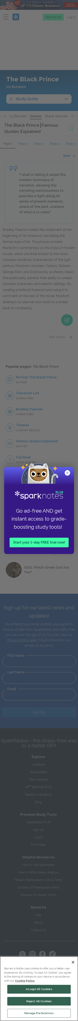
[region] (39, 988)
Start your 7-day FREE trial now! (39, 542)
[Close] (73, 962)
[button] (68, 473)
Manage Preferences (38, 1013)
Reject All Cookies (39, 1001)
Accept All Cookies (39, 989)
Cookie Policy (25, 980)
